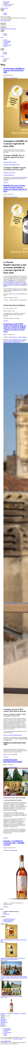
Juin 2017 (3, 1023)
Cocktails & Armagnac (8, 919)
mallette (22, 341)
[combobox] (7, 26)
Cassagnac (17, 282)
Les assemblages (7, 1028)
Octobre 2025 (4, 1019)
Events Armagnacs (13, 77)
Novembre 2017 (4, 1022)
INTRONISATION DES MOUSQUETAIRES (12, 761)
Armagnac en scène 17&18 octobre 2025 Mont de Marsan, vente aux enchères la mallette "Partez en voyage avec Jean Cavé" (14, 327)
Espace (5, 1041)
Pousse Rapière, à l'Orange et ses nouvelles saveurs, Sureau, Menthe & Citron (15, 284)
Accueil (5, 59)
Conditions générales (17, 1038)
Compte (2, 56)
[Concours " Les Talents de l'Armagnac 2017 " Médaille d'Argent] (11, 1012)
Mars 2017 (3, 1025)
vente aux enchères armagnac (15, 339)
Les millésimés (6, 1030)
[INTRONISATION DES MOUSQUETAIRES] (11, 995)
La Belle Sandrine (9, 282)
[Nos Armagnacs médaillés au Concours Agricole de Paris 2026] (11, 938)
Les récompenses (7, 1032)
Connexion (5, 3)
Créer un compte (7, 5)
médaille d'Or (16, 290)
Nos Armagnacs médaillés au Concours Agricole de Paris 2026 (14, 70)
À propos (5, 1031)
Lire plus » (5, 182)
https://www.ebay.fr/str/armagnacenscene (12, 735)
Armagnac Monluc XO (8, 175)
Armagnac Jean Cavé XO (9, 172)
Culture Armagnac (22, 337)
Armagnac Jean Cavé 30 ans (9, 162)
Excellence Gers (11, 280)
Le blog (5, 1033)
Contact (5, 1035)
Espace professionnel (5, 20)
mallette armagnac (16, 341)
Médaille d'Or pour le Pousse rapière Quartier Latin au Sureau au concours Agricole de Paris (15, 188)
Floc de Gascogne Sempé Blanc (20, 177)
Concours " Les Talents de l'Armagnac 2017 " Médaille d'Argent (13, 843)
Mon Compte (6, 1)
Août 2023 (3, 1021)
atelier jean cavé (17, 342)
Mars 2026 (3, 1018)
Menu (2, 37)
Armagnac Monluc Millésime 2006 (11, 164)
